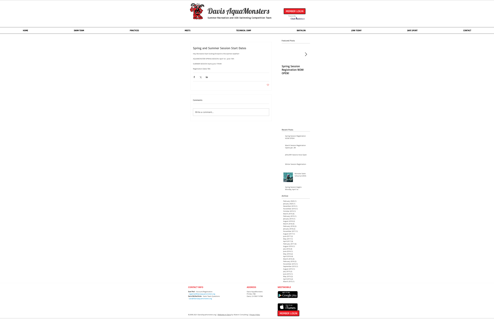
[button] (79, 30)
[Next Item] (306, 55)
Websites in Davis (224, 314)
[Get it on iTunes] (288, 307)
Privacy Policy (255, 314)
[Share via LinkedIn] (207, 77)
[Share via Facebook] (194, 77)
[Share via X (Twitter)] (200, 77)
